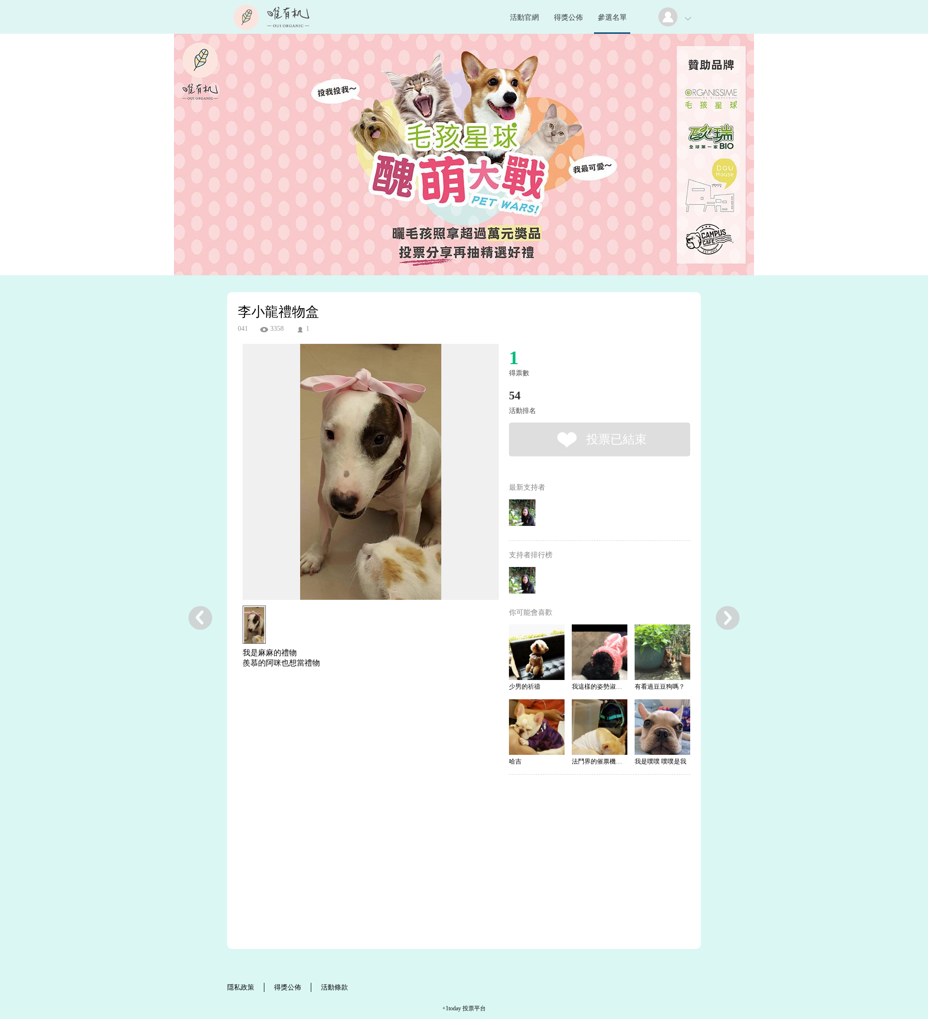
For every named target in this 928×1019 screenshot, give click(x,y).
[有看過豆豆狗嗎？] (662, 652)
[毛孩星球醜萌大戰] (271, 31)
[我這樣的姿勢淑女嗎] (599, 652)
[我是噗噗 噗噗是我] (662, 727)
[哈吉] (537, 727)
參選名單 (612, 17)
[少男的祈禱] (537, 652)
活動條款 (334, 987)
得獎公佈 (568, 17)
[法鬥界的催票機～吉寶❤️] (599, 727)
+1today (451, 1008)
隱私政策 (240, 987)
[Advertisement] (356, 720)
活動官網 (524, 17)
